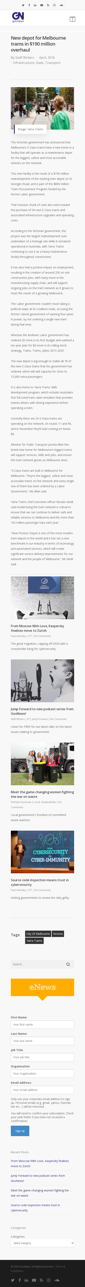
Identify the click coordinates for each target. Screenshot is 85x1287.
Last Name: (19, 1034)
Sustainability (48, 802)
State (39, 63)
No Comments (43, 636)
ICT (30, 636)
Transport (52, 63)
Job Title (17, 1050)
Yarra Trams (34, 941)
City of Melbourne (38, 934)
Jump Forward (40, 719)
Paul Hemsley (18, 636)
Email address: (21, 1083)
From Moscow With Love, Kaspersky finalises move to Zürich (37, 628)
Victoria (58, 934)
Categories (18, 1236)
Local (37, 802)
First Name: (19, 1017)
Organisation (20, 1066)
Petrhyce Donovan (21, 802)
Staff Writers (24, 57)
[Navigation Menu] (72, 18)
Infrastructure (23, 63)
